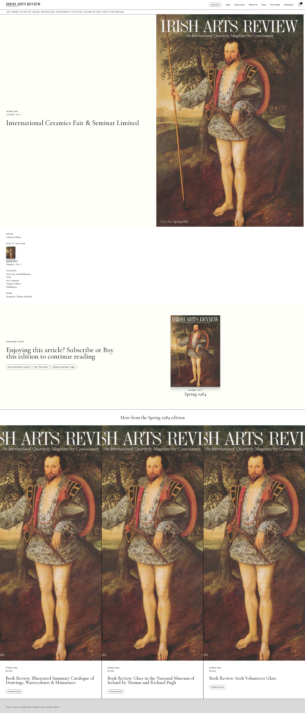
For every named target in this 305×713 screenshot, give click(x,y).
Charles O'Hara (13, 283)
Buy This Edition (41, 367)
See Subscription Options (19, 367)
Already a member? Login (64, 367)
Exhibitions (11, 287)
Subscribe (215, 4)
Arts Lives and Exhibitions (18, 274)
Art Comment (12, 280)
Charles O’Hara (13, 237)
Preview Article (14, 691)
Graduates (288, 4)
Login (227, 4)
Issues (15, 707)
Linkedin (28, 296)
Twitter (19, 296)
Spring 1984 (12, 111)
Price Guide (275, 4)
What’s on (253, 4)
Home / (9, 707)
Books (9, 671)
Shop (264, 4)
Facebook (10, 296)
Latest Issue (239, 4)
